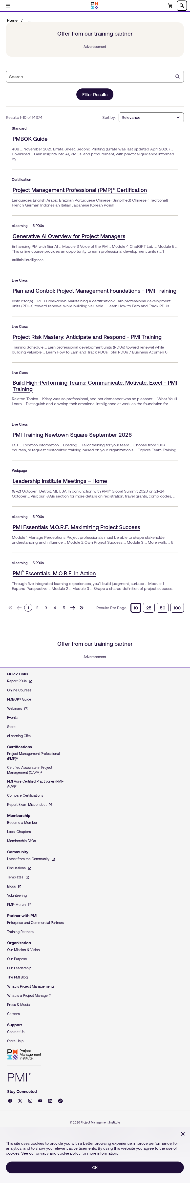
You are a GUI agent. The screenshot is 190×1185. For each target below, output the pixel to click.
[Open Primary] (8, 6)
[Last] (81, 608)
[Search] (178, 77)
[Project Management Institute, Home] (95, 5)
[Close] (183, 1134)
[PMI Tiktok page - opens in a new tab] (60, 1101)
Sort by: (109, 117)
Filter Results (94, 94)
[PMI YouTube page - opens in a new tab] (40, 1101)
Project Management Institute (24, 1054)
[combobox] (91, 76)
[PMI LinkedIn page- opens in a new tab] (50, 1101)
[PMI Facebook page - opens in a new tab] (10, 1101)
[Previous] (19, 608)
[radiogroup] (157, 608)
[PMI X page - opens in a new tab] (20, 1101)
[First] (10, 608)
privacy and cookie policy (58, 1153)
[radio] (135, 608)
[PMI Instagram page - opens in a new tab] (30, 1101)
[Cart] (170, 6)
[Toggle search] (182, 6)
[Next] (73, 608)
